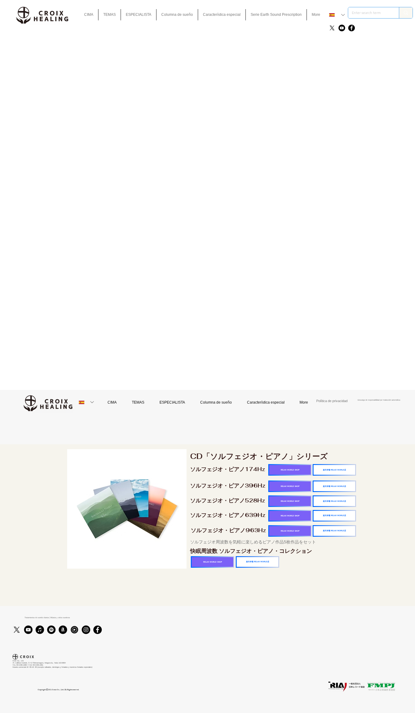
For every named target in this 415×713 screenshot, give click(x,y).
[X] (332, 28)
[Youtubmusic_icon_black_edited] (74, 629)
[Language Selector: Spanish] (337, 15)
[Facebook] (351, 28)
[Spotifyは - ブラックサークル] (51, 629)
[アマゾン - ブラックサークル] (63, 629)
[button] (221, 14)
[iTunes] (40, 629)
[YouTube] (341, 28)
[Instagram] (86, 629)
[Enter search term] (406, 12)
